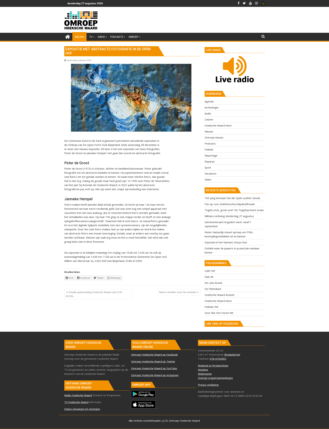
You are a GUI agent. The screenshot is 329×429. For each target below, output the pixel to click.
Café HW (210, 271)
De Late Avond (213, 283)
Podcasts (210, 143)
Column (209, 119)
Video (208, 179)
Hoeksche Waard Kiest (218, 125)
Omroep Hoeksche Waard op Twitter (153, 361)
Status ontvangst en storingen (82, 409)
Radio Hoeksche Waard (78, 395)
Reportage (211, 155)
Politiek (209, 149)
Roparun (210, 161)
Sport (208, 167)
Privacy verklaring (208, 384)
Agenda (209, 101)
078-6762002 (218, 358)
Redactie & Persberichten (213, 365)
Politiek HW (211, 307)
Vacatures (210, 173)
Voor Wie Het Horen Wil (219, 313)
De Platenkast (213, 289)
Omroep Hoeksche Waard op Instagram (155, 375)
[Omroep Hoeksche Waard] (67, 36)
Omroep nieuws (214, 137)
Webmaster (205, 373)
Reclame (203, 369)
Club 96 (209, 277)
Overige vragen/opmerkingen (215, 378)
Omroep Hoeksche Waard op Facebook (154, 354)
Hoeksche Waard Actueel (219, 295)
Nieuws (209, 131)
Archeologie (211, 107)
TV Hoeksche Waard (76, 402)
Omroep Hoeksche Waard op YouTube (154, 368)
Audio (208, 113)
